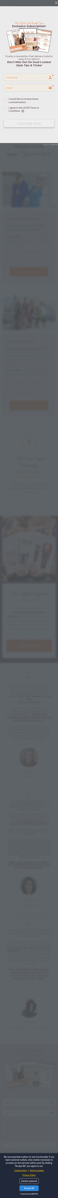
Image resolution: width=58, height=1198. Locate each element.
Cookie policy (20, 1170)
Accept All (29, 1188)
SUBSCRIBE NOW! (29, 124)
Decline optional (29, 1181)
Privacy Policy (29, 1175)
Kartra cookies (37, 1170)
